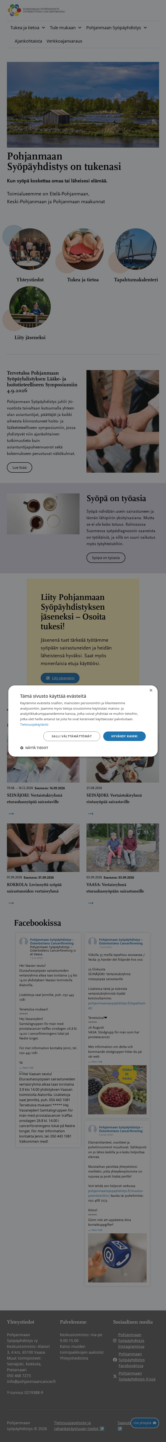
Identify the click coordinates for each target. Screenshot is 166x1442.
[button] (34, 747)
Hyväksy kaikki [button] (124, 736)
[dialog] (83, 721)
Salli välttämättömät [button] (72, 736)
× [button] (150, 690)
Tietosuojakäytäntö (34, 724)
